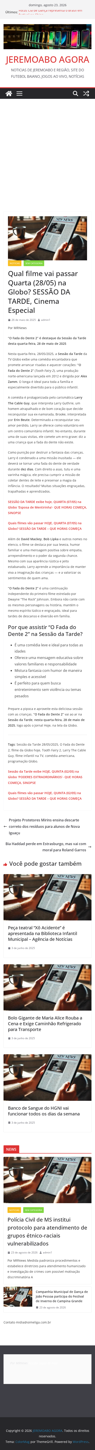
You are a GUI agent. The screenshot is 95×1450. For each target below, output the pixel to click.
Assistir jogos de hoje (43, 1363)
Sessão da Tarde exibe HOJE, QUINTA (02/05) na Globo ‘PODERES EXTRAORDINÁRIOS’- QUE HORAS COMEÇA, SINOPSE (45, 777)
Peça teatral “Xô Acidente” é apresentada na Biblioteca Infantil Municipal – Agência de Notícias (42, 933)
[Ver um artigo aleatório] (86, 93)
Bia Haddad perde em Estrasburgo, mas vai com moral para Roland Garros (46, 847)
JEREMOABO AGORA (47, 59)
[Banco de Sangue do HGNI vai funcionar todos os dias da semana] (47, 1057)
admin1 (45, 320)
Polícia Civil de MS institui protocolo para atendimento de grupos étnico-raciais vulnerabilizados (47, 1231)
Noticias (15, 263)
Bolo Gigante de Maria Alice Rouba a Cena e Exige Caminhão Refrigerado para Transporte (45, 1023)
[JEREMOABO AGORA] (9, 93)
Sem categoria (33, 263)
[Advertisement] (47, 148)
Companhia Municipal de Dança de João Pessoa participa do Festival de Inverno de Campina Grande (62, 1296)
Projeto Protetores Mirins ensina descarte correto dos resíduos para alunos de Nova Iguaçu (44, 826)
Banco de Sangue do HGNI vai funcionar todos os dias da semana (44, 1111)
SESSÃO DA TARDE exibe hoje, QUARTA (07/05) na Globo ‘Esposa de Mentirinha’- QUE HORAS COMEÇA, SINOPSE (47, 507)
